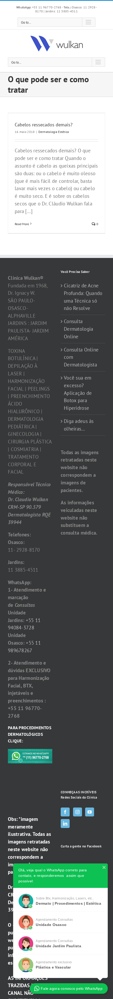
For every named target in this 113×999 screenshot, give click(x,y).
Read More (22, 224)
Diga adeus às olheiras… (79, 425)
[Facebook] (65, 812)
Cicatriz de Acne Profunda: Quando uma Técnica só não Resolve (83, 296)
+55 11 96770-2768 (39, 7)
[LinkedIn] (65, 823)
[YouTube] (89, 812)
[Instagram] (77, 812)
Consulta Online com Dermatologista (81, 357)
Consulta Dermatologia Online (78, 329)
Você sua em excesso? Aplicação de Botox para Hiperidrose (78, 393)
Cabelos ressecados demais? (44, 125)
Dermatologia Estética (53, 132)
